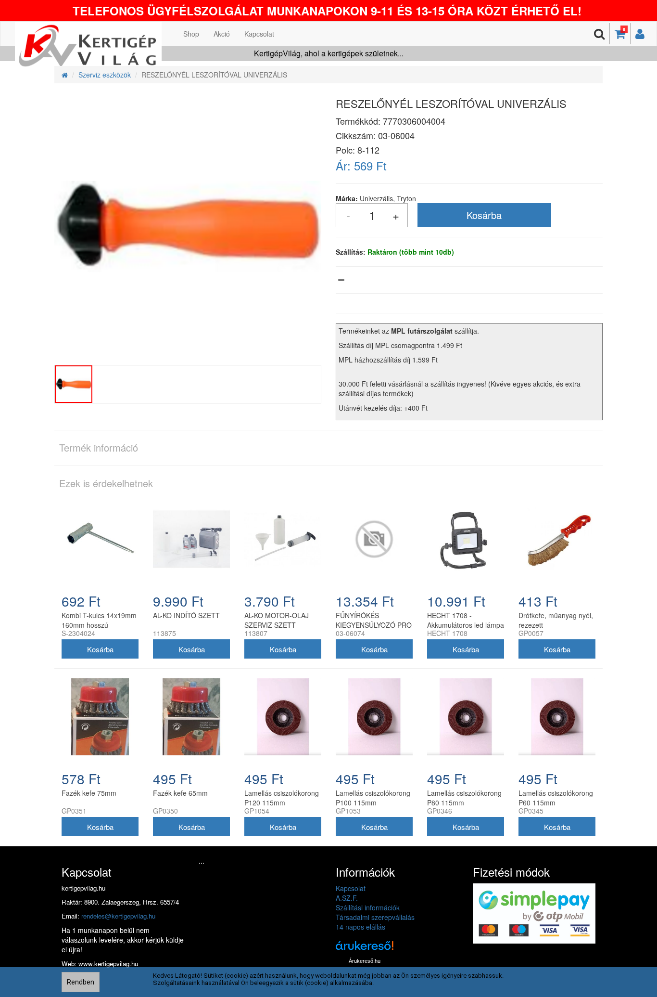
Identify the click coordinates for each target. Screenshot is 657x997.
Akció (222, 34)
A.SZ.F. (347, 898)
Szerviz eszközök (104, 74)
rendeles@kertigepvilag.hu (118, 915)
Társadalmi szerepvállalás (375, 917)
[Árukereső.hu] (364, 949)
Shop (191, 34)
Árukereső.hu (364, 961)
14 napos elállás (360, 927)
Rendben (80, 982)
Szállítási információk (368, 907)
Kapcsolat (259, 34)
